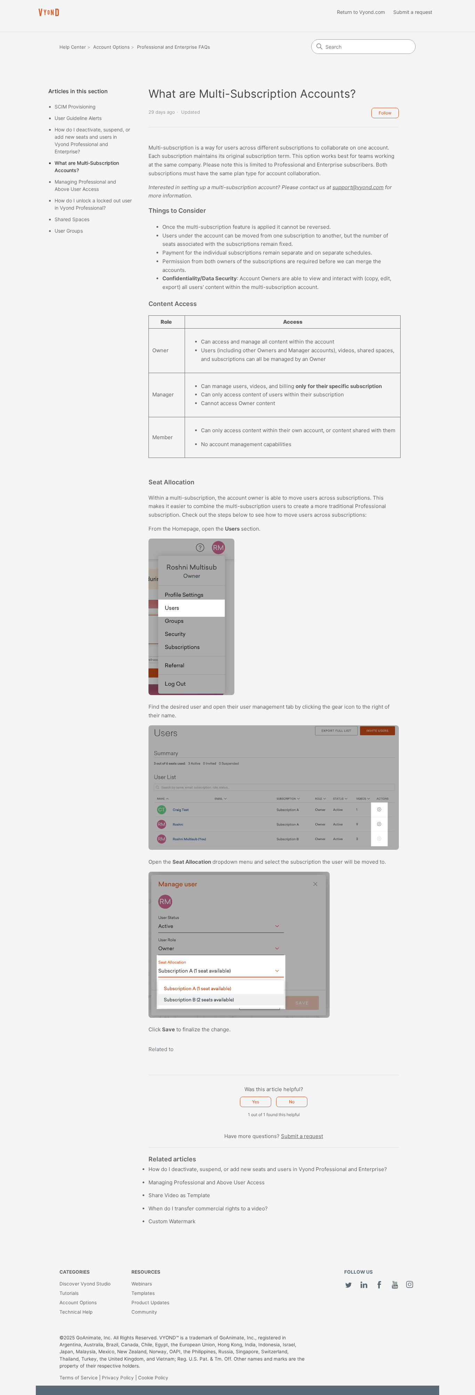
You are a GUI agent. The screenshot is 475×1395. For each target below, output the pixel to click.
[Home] (49, 12)
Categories (74, 1272)
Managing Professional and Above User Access (85, 185)
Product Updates (150, 1302)
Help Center (72, 47)
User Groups (69, 231)
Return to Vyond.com (361, 12)
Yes (255, 1101)
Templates (143, 1293)
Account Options (111, 47)
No (292, 1101)
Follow (385, 112)
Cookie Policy (153, 1377)
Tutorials (69, 1293)
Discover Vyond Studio (85, 1284)
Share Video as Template (179, 1195)
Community (144, 1312)
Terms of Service (78, 1377)
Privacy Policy (118, 1377)
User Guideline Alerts (78, 118)
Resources (145, 1272)
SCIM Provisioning (75, 107)
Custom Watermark (171, 1221)
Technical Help (75, 1312)
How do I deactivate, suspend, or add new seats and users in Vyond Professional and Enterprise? (92, 140)
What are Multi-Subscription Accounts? (87, 166)
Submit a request (412, 12)
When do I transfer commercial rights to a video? (208, 1208)
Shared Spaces (72, 219)
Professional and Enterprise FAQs (173, 47)
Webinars (141, 1284)
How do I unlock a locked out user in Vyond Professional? (93, 204)
